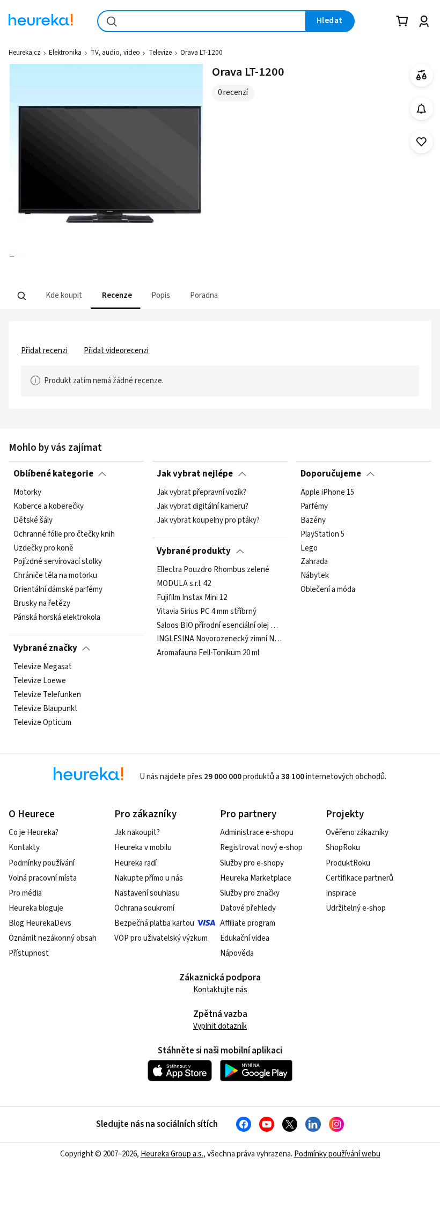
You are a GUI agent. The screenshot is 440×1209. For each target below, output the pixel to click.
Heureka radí (135, 863)
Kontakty (24, 847)
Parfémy (314, 506)
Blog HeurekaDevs (40, 923)
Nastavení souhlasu (147, 893)
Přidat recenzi (44, 350)
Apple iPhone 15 (327, 492)
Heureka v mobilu (143, 847)
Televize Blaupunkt (45, 709)
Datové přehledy (248, 908)
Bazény (313, 520)
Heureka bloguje (36, 908)
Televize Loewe (39, 681)
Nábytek (314, 575)
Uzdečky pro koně (43, 548)
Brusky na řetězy (41, 603)
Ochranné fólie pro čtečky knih (64, 534)
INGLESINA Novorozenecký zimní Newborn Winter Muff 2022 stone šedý (220, 639)
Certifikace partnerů (359, 878)
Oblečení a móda (327, 589)
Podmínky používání (42, 863)
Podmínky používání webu (337, 1154)
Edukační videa (244, 938)
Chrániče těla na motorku (55, 575)
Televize (160, 52)
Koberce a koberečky (48, 506)
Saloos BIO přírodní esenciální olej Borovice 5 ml (220, 625)
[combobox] (201, 21)
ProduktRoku (348, 863)
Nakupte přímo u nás (148, 878)
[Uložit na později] (421, 141)
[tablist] (181, 296)
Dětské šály (33, 520)
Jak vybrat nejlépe (195, 473)
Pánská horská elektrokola (56, 617)
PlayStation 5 (322, 534)
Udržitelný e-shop (356, 908)
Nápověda (237, 953)
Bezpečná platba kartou (154, 923)
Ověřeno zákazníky (357, 832)
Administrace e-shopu (257, 832)
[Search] (22, 296)
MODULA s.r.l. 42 (184, 583)
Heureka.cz (24, 52)
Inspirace (341, 893)
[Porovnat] (421, 75)
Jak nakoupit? (137, 832)
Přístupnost (29, 953)
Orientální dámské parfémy (57, 589)
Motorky (27, 492)
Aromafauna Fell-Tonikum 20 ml (208, 653)
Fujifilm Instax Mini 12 (192, 597)
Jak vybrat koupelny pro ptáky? (208, 520)
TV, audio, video (115, 52)
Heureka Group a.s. (172, 1154)
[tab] (63, 296)
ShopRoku (343, 847)
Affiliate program (247, 923)
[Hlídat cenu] (421, 108)
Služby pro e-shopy (252, 863)
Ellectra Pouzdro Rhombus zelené (213, 570)
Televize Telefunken (47, 695)
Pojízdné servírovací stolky (57, 561)
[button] (63, 295)
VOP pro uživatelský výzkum (161, 938)
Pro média (25, 893)
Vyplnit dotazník (220, 1026)
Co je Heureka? (33, 832)
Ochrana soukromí (144, 908)
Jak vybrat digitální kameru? (202, 506)
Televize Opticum (42, 722)
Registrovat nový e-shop (261, 847)
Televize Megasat (42, 667)
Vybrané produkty (194, 551)
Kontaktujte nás (220, 989)
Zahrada (314, 561)
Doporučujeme (330, 473)
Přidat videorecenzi (116, 350)
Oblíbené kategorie (53, 473)
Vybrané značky (45, 648)
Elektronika (65, 52)
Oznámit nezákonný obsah (53, 938)
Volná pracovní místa (43, 878)
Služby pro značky (250, 893)
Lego (309, 548)
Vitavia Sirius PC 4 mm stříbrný (206, 611)
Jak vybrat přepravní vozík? (201, 492)
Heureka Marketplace (255, 878)
